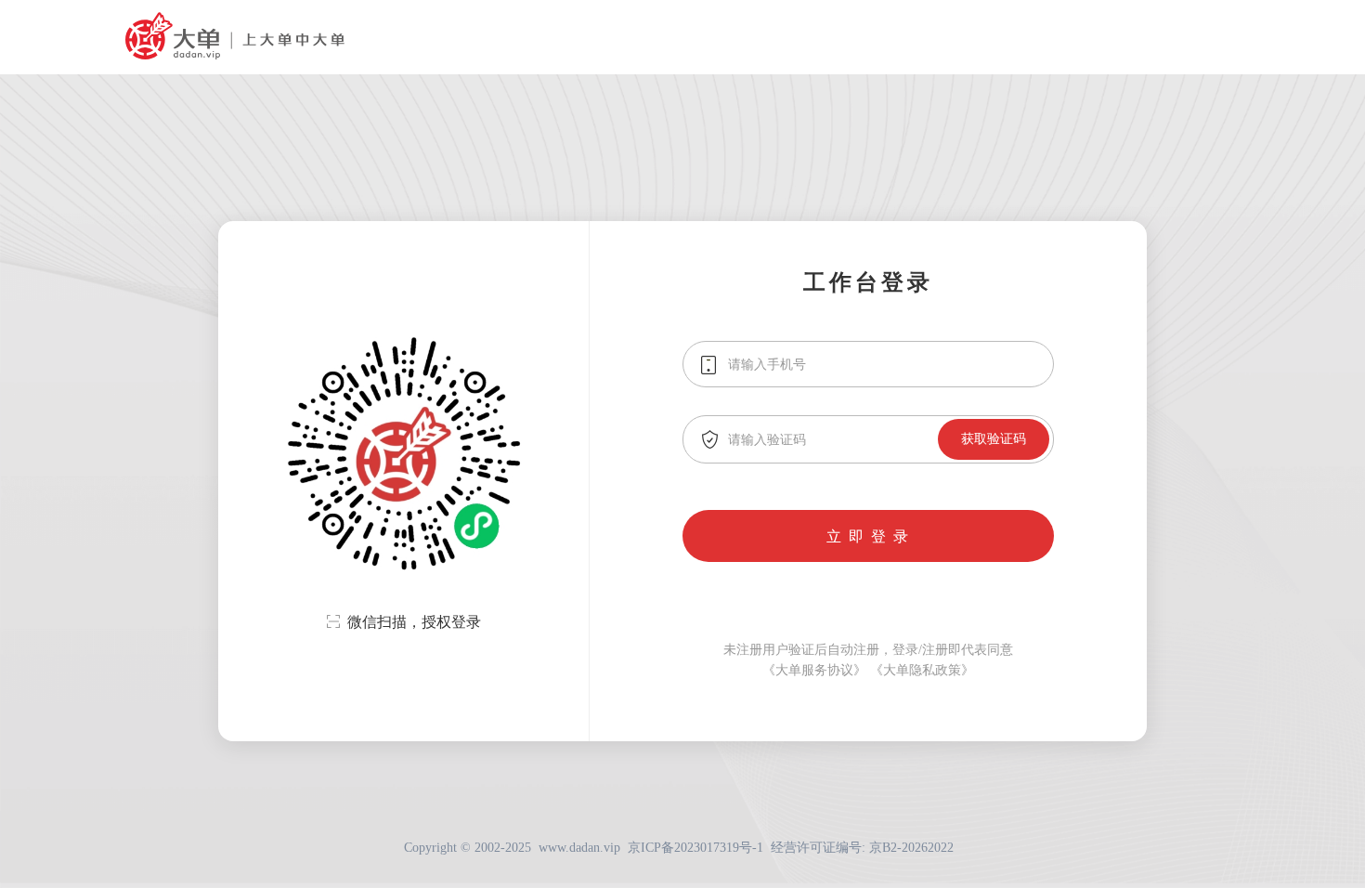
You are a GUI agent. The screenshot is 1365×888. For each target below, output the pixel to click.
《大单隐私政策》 (922, 670)
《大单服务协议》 (814, 670)
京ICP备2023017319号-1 (695, 848)
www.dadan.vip (579, 848)
